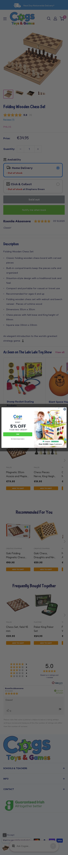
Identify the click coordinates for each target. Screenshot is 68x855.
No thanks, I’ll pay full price (17, 439)
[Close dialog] (64, 409)
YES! (17, 434)
